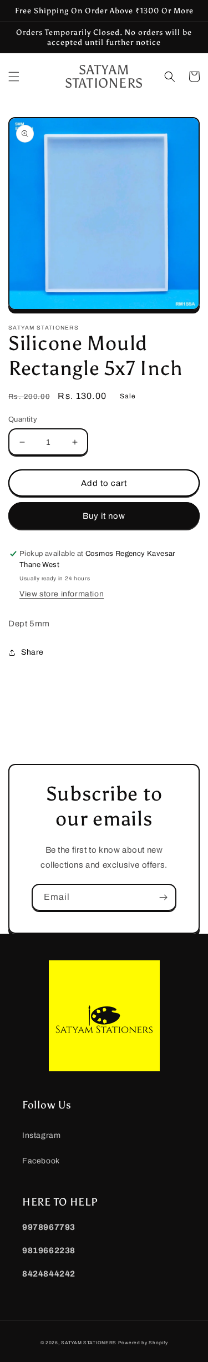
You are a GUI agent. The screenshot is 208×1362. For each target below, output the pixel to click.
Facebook (41, 1161)
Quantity (22, 419)
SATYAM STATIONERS (88, 1342)
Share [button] (32, 652)
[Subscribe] (163, 897)
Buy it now (104, 516)
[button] (14, 76)
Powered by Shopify (143, 1342)
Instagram (41, 1135)
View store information (61, 594)
